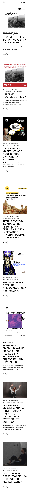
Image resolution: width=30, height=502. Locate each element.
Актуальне (16, 218)
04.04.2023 (5, 468)
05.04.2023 (5, 400)
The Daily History (7, 279)
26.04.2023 (5, 32)
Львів (20, 91)
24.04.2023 (5, 89)
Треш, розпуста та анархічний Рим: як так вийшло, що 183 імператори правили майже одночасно (14, 229)
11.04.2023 (5, 216)
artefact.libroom (7, 34)
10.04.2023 (5, 277)
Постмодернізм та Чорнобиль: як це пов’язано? (14, 40)
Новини (21, 402)
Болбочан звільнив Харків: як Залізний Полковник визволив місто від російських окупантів (14, 353)
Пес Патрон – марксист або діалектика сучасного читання (12, 154)
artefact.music (7, 402)
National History (7, 218)
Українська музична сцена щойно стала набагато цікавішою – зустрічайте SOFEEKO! (13, 413)
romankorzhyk (13, 32)
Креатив (16, 34)
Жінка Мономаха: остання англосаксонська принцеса (15, 286)
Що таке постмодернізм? (14, 95)
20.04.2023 (5, 143)
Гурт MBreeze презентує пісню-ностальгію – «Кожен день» (15, 477)
